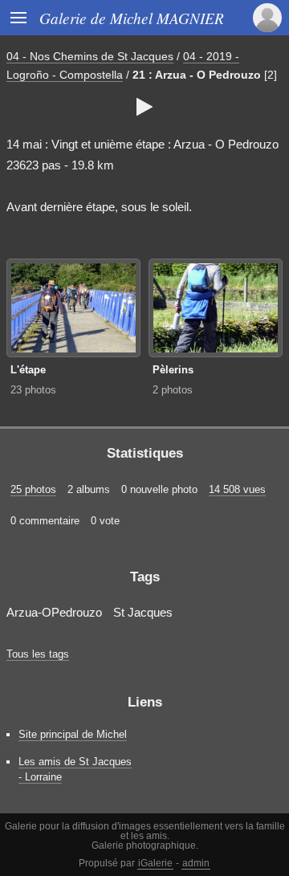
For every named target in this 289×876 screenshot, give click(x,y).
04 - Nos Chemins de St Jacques (89, 56)
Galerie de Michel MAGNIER (131, 17)
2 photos (173, 390)
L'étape (28, 370)
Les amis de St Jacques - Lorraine (75, 769)
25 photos (33, 489)
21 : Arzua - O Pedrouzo (196, 74)
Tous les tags (37, 654)
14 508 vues (237, 489)
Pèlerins (173, 370)
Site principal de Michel (72, 734)
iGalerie (155, 863)
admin (196, 863)
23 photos (33, 390)
